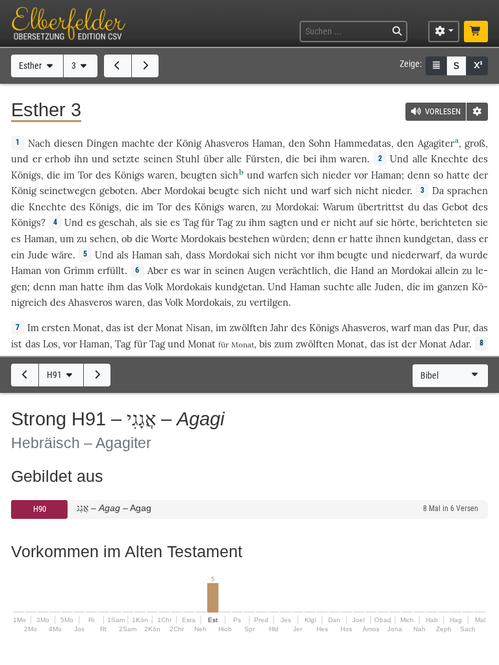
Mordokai (184, 190)
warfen (283, 175)
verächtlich (303, 270)
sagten (283, 222)
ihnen (388, 238)
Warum (338, 207)
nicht (275, 190)
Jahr (279, 327)
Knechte (449, 159)
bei (309, 159)
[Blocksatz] (436, 65)
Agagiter (436, 143)
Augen (261, 270)
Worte (164, 238)
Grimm (79, 270)
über (213, 159)
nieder (336, 175)
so (438, 175)
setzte (126, 159)
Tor (85, 175)
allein (447, 270)
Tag (191, 222)
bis (265, 344)
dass (466, 238)
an (382, 270)
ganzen (452, 287)
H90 (39, 509)
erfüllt (111, 270)
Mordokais (203, 238)
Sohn (320, 143)
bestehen (249, 238)
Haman (267, 143)
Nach (39, 143)
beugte (224, 190)
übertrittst (380, 207)
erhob (57, 159)
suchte (339, 287)
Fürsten (263, 159)
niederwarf (416, 255)
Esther (31, 65)
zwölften (248, 327)
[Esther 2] (117, 66)
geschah (117, 222)
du (414, 207)
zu (241, 222)
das (113, 327)
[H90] (24, 375)
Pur (460, 327)
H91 (55, 375)
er (483, 238)
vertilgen (269, 302)
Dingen (102, 143)
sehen (103, 238)
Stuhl (187, 159)
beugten (199, 175)
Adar (459, 344)
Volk (154, 287)
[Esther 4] (145, 66)
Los (50, 344)
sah (172, 255)
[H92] (97, 375)
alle (234, 159)
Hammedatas (362, 143)
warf (321, 190)
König (188, 143)
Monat (87, 327)
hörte (403, 222)
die (293, 159)
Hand (362, 270)
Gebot (455, 207)
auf (366, 222)
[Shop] (476, 31)
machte (138, 143)
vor (70, 344)
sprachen (467, 190)
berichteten (446, 222)
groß (475, 143)
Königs (26, 175)
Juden (388, 287)
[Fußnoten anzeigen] (477, 65)
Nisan (198, 327)
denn (418, 175)
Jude (38, 255)
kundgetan (427, 238)
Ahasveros (227, 143)
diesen (68, 143)
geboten (117, 190)
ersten (56, 327)
